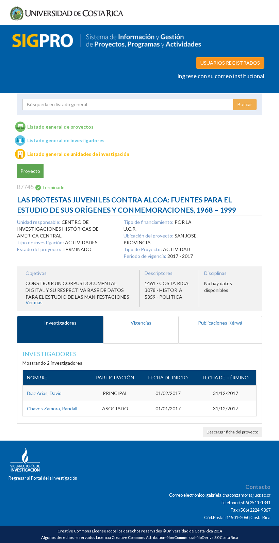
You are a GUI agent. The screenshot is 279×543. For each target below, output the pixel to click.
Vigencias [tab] (141, 323)
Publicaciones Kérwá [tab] (220, 323)
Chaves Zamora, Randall (52, 408)
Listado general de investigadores (65, 140)
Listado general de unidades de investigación (78, 154)
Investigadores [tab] (60, 323)
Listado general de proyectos (60, 127)
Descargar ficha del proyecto (232, 431)
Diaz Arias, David (44, 393)
